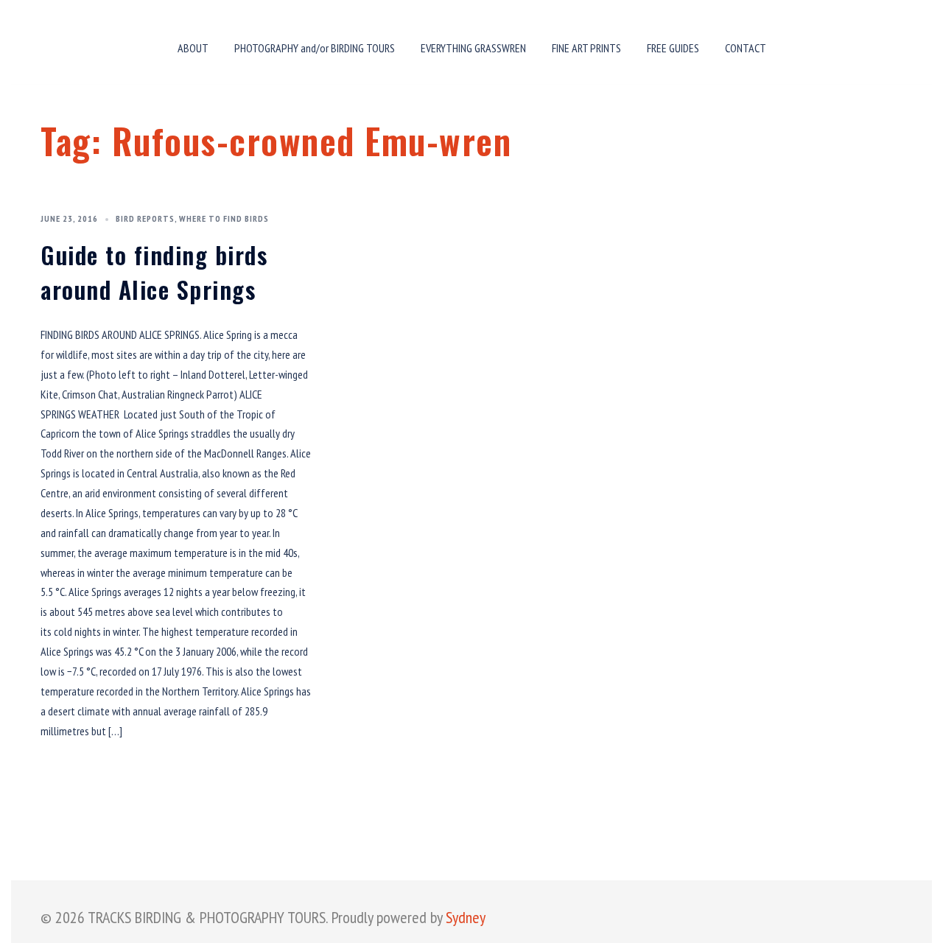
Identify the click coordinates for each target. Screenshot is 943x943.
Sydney (465, 917)
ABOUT (193, 48)
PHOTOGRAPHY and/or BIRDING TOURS (314, 48)
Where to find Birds (224, 218)
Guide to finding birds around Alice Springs (154, 272)
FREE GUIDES (673, 48)
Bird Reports (145, 218)
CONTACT (745, 48)
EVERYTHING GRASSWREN (473, 48)
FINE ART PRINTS (586, 48)
